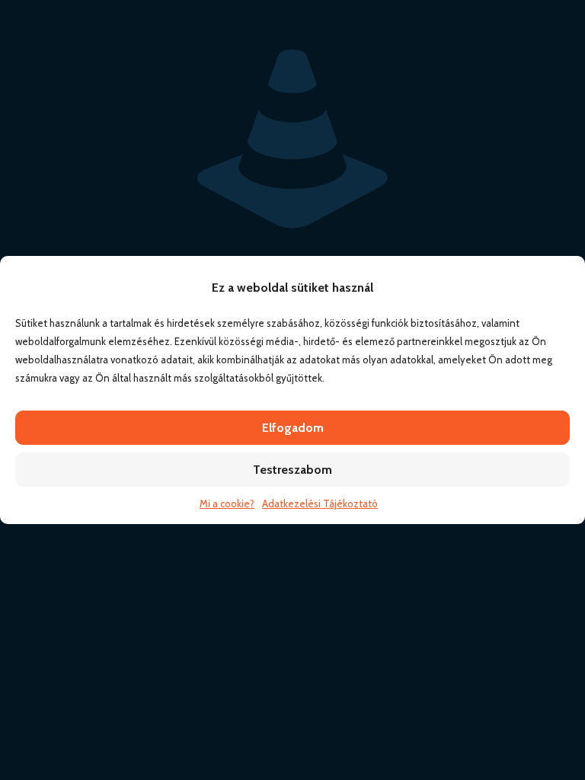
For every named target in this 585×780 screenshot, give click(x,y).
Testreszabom (292, 469)
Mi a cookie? (227, 503)
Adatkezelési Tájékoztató (320, 503)
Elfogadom (293, 427)
